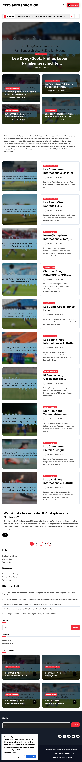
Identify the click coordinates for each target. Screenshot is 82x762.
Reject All (19, 757)
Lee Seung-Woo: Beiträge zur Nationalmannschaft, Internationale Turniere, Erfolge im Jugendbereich (41, 599)
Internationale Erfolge (12, 88)
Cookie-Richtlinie (57, 753)
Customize (9, 757)
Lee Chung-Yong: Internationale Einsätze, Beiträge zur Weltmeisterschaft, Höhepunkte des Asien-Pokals (39, 594)
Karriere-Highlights (12, 110)
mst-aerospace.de (20, 5)
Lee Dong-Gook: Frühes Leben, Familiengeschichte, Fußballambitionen (41, 63)
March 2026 (6, 640)
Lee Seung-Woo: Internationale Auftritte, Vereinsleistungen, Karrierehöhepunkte (58, 345)
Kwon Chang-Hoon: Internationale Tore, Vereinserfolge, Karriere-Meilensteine (33, 604)
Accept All (31, 757)
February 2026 (7, 643)
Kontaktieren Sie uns (9, 556)
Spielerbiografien (41, 54)
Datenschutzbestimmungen (62, 757)
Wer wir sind (7, 562)
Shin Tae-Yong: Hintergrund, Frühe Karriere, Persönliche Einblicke (59, 116)
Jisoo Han (38, 68)
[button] (77, 16)
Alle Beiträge (7, 559)
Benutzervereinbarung (70, 750)
